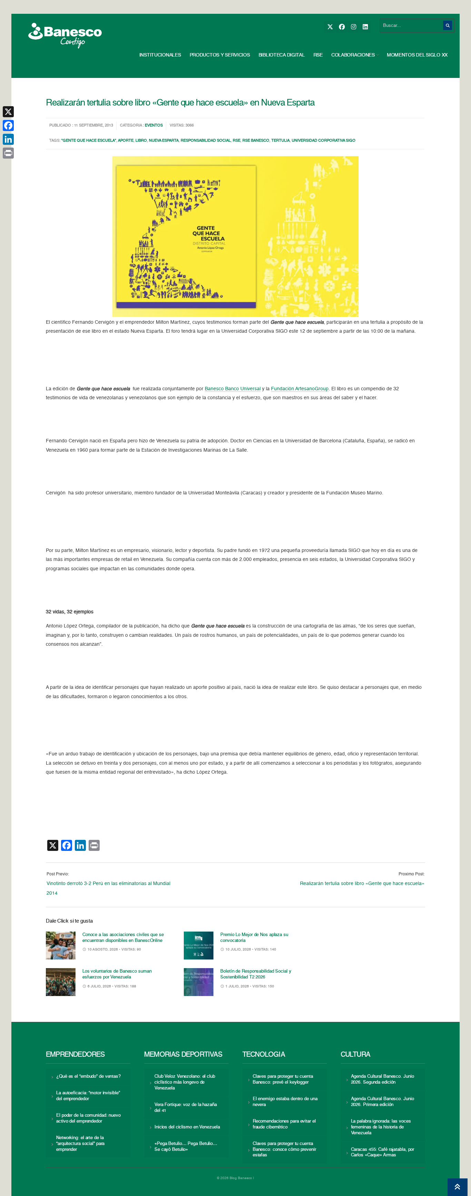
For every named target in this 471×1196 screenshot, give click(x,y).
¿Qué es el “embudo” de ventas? (88, 1076)
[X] (329, 27)
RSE (318, 55)
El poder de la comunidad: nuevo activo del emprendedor (88, 1118)
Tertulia (280, 141)
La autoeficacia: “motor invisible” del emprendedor (88, 1096)
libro (141, 141)
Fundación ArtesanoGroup (300, 388)
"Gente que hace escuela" (88, 141)
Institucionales (160, 55)
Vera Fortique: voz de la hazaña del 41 (185, 1108)
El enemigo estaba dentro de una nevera (285, 1102)
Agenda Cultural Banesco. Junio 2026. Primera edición (382, 1102)
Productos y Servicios (220, 55)
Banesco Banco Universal (233, 388)
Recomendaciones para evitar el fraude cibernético (284, 1124)
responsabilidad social (206, 141)
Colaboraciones (353, 55)
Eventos (154, 126)
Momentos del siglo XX (417, 55)
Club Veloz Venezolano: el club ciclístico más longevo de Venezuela (184, 1082)
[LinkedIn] (365, 27)
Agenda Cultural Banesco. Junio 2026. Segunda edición (382, 1079)
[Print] (8, 153)
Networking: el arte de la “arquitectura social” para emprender (80, 1144)
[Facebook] (341, 27)
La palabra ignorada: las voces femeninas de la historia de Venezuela (381, 1127)
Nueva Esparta (164, 141)
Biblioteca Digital (282, 55)
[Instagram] (353, 27)
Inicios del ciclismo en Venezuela (187, 1127)
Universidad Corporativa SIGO (323, 141)
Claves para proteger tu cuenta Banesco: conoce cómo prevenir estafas (284, 1150)
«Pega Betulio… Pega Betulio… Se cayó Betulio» (185, 1147)
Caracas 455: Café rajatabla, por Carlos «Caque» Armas (382, 1152)
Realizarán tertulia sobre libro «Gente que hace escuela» (362, 883)
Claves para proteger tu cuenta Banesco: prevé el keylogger (283, 1079)
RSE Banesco (255, 141)
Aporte (125, 141)
